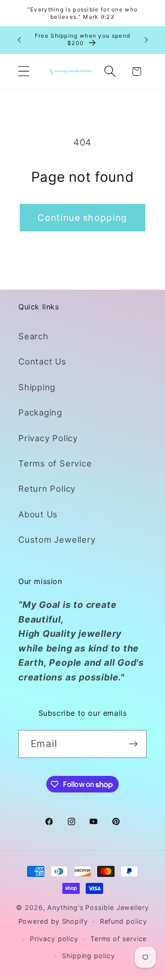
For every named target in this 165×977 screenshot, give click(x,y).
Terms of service (118, 939)
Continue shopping (82, 217)
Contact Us (42, 361)
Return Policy (47, 488)
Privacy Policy (48, 438)
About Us (38, 514)
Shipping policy (88, 956)
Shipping (36, 387)
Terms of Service (55, 463)
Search (33, 336)
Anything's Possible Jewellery (97, 907)
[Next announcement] (146, 39)
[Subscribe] (133, 744)
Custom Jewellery (56, 539)
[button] (24, 71)
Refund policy (123, 921)
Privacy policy (54, 939)
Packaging (40, 412)
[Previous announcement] (19, 39)
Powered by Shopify (53, 921)
